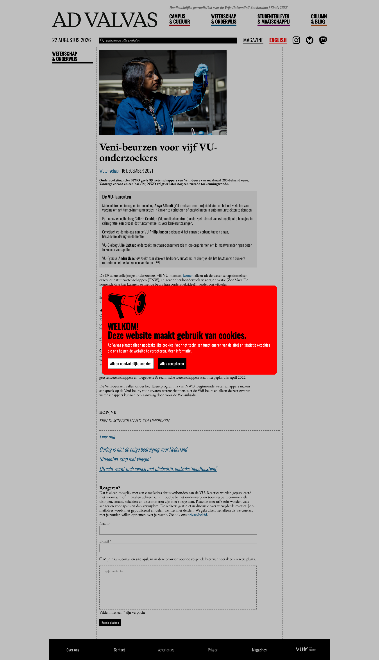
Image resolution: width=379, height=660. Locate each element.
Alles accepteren (172, 363)
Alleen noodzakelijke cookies (130, 363)
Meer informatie (179, 351)
